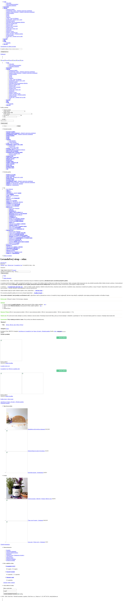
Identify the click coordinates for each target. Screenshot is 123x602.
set (8, 190)
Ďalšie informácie (7, 278)
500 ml (21, 324)
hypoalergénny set (13, 203)
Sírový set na (15, 227)
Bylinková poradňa (10, 560)
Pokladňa (11, 103)
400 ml (17, 324)
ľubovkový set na (19, 236)
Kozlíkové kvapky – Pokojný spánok (7, 399)
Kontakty (8, 550)
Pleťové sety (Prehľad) (14, 208)
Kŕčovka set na (15, 239)
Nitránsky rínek (10, 577)
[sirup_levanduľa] (7, 255)
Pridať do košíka (4, 273)
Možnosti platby (10, 557)
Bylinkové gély (12, 88)
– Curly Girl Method (12, 143)
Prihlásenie (3, 54)
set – (12, 253)
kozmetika (10, 250)
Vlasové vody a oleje (14, 147)
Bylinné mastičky (13, 74)
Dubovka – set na (13, 198)
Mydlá (10, 76)
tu (44, 304)
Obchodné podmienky (14, 66)
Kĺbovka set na (18, 235)
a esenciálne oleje (12, 148)
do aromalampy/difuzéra (15, 149)
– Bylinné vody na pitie (14, 177)
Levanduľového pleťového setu (15, 286)
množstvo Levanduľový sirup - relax (9, 271)
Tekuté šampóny (13, 142)
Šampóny (11, 78)
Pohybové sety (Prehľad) (14, 231)
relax (55, 331)
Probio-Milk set (15, 214)
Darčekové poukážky (11, 559)
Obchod (2, 265)
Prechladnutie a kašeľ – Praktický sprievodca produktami (22, 71)
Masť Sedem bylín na (18, 226)
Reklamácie (9, 554)
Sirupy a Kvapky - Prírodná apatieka (41, 331)
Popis (4, 275)
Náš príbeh (11, 64)
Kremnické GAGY (10, 566)
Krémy (10, 75)
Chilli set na (16, 234)
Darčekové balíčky (13, 70)
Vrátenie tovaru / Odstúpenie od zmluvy (15, 555)
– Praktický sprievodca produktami (21, 133)
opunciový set (18, 213)
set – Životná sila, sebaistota (14, 183)
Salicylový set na (17, 223)
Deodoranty (11, 91)
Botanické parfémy (13, 82)
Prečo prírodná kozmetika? (15, 65)
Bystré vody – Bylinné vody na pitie (17, 97)
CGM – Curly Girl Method (15, 79)
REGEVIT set (15, 240)
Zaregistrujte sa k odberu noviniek (8, 46)
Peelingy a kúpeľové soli (14, 93)
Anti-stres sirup (38, 290)
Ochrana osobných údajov (12, 552)
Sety (10, 98)
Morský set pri (11, 200)
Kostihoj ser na (20, 237)
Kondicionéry (12, 145)
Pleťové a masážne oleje (14, 84)
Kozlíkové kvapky (38, 293)
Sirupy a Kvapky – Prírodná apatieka (17, 94)
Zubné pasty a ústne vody (15, 89)
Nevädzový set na (13, 204)
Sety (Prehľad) (9, 189)
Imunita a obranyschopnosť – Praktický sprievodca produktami (23, 73)
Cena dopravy (9, 556)
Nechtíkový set (16, 220)
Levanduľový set (18, 265)
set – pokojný (13, 193)
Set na (10, 194)
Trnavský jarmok (10, 571)
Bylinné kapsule (12, 96)
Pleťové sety (11, 265)
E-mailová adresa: (5, 49)
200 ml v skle (13, 324)
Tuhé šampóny (12, 140)
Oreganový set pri (12, 205)
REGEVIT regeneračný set (12, 244)
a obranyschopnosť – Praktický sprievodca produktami (20, 182)
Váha (2, 270)
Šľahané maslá (12, 85)
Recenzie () (3, 262)
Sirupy (7, 328)
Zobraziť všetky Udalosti (9, 582)
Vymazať (14, 270)
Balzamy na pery (13, 92)
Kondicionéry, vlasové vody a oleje (17, 80)
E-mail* (5, 591)
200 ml (7, 324)
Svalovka (19, 241)
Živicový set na (14, 243)
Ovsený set (16, 221)
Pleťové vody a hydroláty (15, 87)
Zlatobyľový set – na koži (14, 252)
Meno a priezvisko (7, 588)
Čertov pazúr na (17, 232)
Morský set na (17, 218)
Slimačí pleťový (16, 228)
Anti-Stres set (22, 331)
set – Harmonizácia (12, 185)
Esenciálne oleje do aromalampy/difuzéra (18, 83)
